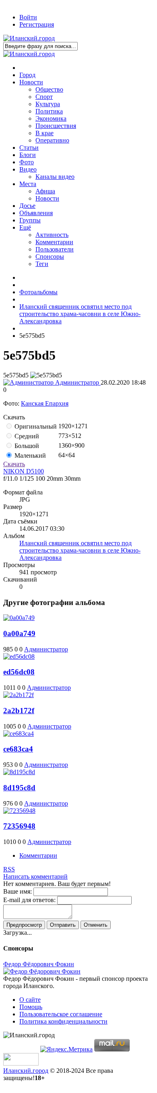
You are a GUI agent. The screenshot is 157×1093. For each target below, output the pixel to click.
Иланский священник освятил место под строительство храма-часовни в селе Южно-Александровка (79, 550)
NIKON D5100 (23, 471)
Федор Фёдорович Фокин (38, 964)
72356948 (19, 826)
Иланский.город (25, 1070)
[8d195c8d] (19, 771)
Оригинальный (35, 426)
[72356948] (19, 810)
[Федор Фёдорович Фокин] (42, 971)
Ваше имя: (17, 891)
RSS (9, 869)
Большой (26, 445)
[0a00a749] (19, 617)
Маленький (29, 455)
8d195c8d (19, 787)
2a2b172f (18, 710)
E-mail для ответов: (29, 899)
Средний (26, 436)
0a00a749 (19, 633)
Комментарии (38, 855)
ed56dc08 (19, 672)
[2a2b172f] (18, 694)
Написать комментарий (35, 876)
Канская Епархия (44, 403)
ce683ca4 (18, 749)
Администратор (77, 382)
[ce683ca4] (18, 733)
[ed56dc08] (19, 656)
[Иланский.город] (29, 38)
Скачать (14, 464)
